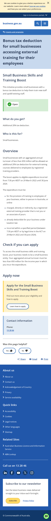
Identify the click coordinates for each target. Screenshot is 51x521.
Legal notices (11, 421)
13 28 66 (10, 330)
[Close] (48, 3)
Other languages (12, 427)
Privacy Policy (28, 501)
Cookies (8, 416)
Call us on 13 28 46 (14, 465)
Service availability (13, 397)
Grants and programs (14, 32)
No (23, 351)
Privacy (8, 392)
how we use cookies (37, 6)
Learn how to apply (18, 306)
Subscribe (13, 501)
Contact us (10, 382)
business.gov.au (12, 23)
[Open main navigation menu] (45, 23)
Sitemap (8, 432)
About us (9, 376)
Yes (7, 351)
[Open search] (37, 23)
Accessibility (10, 411)
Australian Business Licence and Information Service (25, 447)
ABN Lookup (10, 454)
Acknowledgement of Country (18, 387)
